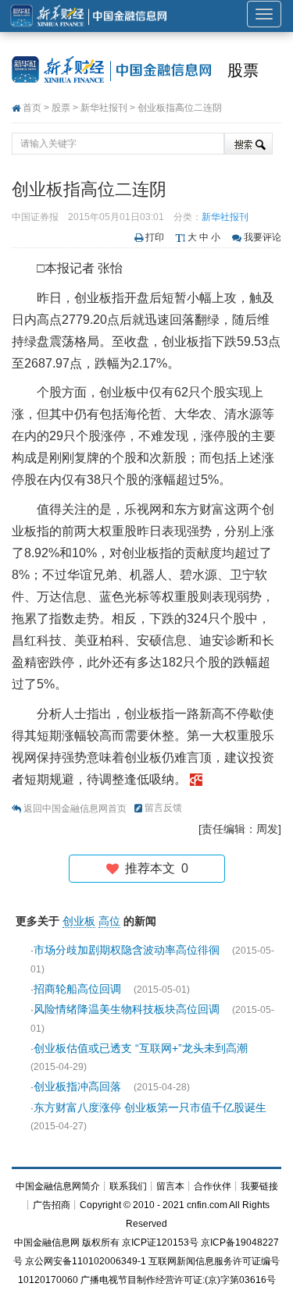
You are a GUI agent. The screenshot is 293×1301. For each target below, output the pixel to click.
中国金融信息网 (47, 1242)
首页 (32, 107)
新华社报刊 (103, 107)
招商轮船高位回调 (79, 989)
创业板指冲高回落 (79, 1086)
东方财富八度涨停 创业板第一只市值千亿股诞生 (150, 1107)
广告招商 (51, 1205)
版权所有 (101, 1242)
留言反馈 (163, 807)
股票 (243, 70)
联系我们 (128, 1186)
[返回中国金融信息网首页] (196, 779)
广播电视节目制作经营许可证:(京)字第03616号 (178, 1279)
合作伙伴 (212, 1186)
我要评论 (262, 237)
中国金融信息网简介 (58, 1186)
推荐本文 (153, 868)
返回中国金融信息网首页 (75, 808)
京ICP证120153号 (160, 1242)
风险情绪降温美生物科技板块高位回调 (128, 1009)
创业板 (79, 921)
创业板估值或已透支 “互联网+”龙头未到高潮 (141, 1048)
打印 (154, 237)
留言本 (170, 1186)
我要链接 (259, 1186)
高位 (109, 921)
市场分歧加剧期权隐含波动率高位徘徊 (128, 950)
